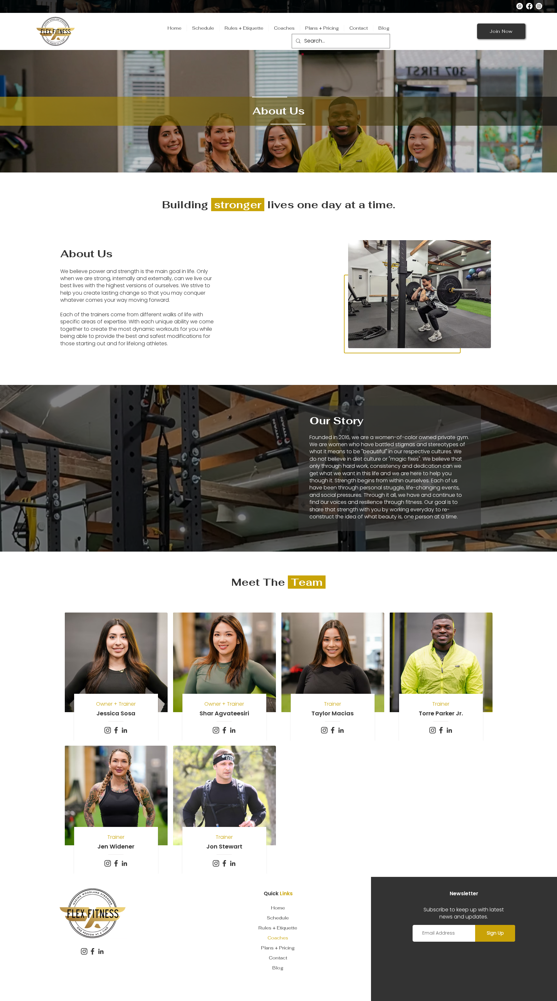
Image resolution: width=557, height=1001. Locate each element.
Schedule (278, 918)
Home (278, 908)
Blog (277, 968)
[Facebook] (529, 6)
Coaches (278, 938)
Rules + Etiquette (278, 928)
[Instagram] (539, 6)
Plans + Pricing (278, 948)
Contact (278, 958)
